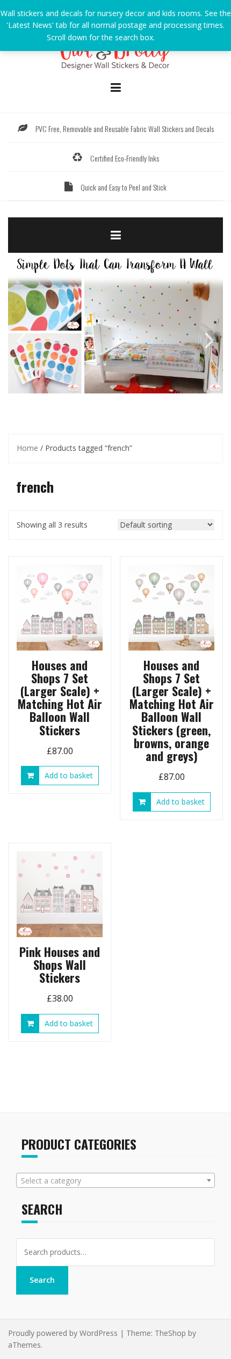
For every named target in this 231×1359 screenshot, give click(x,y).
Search (42, 1280)
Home (27, 448)
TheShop (170, 1333)
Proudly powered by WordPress (63, 1333)
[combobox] (115, 1180)
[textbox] (115, 1180)
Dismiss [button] (170, 37)
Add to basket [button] (69, 775)
